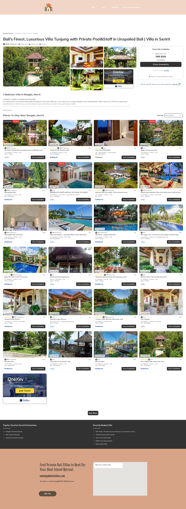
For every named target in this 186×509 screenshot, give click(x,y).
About (103, 7)
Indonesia (18, 33)
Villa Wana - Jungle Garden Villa (105, 234)
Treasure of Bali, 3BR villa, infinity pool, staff (109, 319)
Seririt (29, 33)
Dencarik (57, 280)
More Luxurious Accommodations (131, 7)
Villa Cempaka (145, 319)
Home (93, 7)
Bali (24, 33)
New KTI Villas (99, 361)
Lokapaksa (147, 238)
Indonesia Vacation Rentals (14, 438)
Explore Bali (115, 7)
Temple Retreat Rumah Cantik (59, 150)
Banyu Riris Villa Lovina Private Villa (16, 277)
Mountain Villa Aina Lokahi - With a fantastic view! (111, 192)
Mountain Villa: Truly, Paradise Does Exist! (154, 277)
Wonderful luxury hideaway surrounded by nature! (111, 277)
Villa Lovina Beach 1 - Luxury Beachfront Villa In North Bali (68, 234)
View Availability (38, 157)
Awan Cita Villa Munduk (102, 150)
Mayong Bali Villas (10, 192)
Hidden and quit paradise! (149, 150)
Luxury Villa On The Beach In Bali (60, 361)
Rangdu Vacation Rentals (14, 431)
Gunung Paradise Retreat (58, 319)
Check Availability (161, 64)
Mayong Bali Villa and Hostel (14, 234)
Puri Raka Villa (9, 361)
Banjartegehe (56, 154)
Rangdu (35, 33)
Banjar (51, 280)
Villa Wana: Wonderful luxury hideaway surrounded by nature (24, 150)
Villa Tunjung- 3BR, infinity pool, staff (152, 361)
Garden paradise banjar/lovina (59, 277)
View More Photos (11, 84)
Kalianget (147, 196)
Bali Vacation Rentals (12, 435)
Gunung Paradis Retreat (12, 319)
